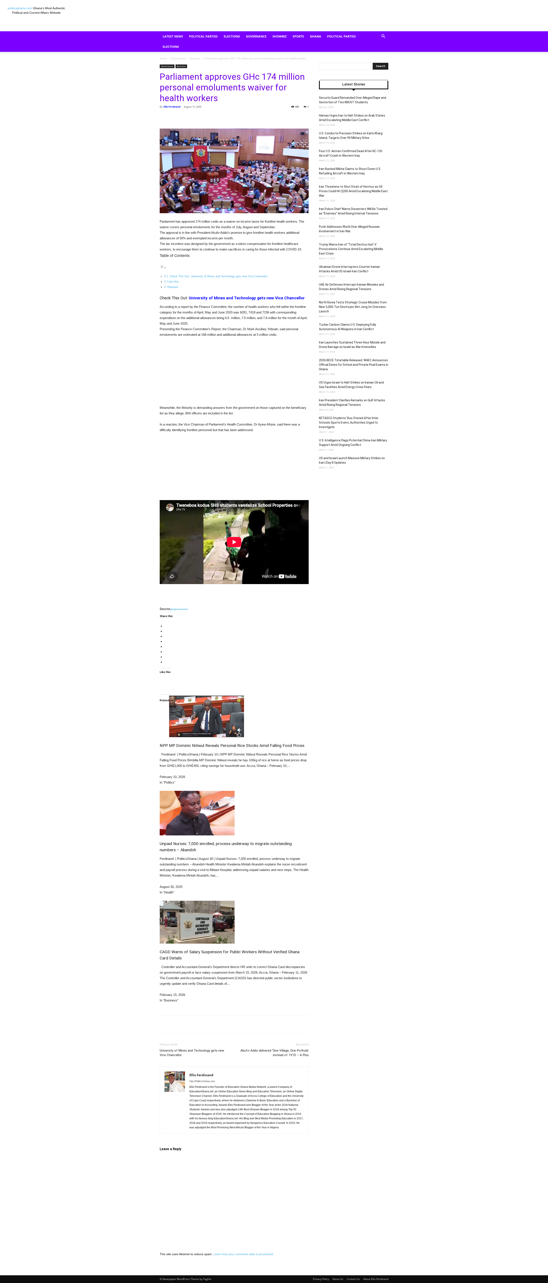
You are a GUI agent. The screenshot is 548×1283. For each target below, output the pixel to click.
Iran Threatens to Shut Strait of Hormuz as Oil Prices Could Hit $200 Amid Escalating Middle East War (353, 191)
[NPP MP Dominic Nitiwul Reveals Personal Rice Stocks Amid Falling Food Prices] (234, 715)
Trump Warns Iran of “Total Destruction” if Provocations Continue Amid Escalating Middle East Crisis (351, 249)
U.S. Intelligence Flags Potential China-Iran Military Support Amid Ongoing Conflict (353, 443)
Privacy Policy (321, 1279)
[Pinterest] (209, 116)
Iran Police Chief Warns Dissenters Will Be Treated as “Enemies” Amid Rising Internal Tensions (353, 211)
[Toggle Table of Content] (163, 268)
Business (195, 58)
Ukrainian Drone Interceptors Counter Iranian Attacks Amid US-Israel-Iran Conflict (349, 269)
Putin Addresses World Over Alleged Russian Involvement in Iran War (349, 229)
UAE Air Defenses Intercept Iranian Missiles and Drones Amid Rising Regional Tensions (351, 287)
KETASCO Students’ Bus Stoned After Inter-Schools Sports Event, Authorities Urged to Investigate (349, 422)
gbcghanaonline (179, 609)
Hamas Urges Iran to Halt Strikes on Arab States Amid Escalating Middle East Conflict (352, 118)
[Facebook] (189, 116)
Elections (232, 36)
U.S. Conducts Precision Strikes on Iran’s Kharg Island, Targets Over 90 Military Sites (351, 135)
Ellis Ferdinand (172, 106)
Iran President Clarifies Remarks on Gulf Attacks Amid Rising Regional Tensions (352, 402)
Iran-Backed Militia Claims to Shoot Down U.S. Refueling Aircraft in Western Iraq (350, 171)
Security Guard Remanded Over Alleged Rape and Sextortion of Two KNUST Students (352, 100)
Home (163, 58)
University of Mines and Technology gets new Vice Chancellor (247, 297)
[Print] (248, 116)
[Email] (238, 116)
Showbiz (280, 36)
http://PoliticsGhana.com (202, 1081)
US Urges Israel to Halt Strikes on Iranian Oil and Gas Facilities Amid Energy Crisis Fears (351, 385)
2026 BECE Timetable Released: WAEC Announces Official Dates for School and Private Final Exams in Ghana (353, 364)
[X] (199, 116)
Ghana (315, 36)
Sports (298, 36)
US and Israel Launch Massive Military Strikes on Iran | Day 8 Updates (352, 460)
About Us (337, 1279)
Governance (256, 36)
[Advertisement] (234, 373)
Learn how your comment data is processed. (243, 1254)
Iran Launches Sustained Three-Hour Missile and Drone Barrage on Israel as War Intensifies (352, 345)
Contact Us (353, 1279)
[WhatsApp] (218, 116)
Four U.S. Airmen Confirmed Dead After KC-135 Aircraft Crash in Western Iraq (350, 153)
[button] (383, 37)
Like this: (173, 281)
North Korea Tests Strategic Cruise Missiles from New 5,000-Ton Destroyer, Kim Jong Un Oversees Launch (353, 307)
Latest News (173, 36)
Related (172, 287)
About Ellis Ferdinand (375, 1279)
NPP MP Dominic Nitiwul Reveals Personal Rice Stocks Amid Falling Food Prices (232, 745)
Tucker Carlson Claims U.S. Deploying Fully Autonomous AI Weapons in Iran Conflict (347, 327)
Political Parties (203, 36)
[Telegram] (258, 116)
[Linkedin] (228, 116)
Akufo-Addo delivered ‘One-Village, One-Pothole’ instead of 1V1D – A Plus (274, 1053)
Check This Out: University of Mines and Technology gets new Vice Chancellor (218, 276)
